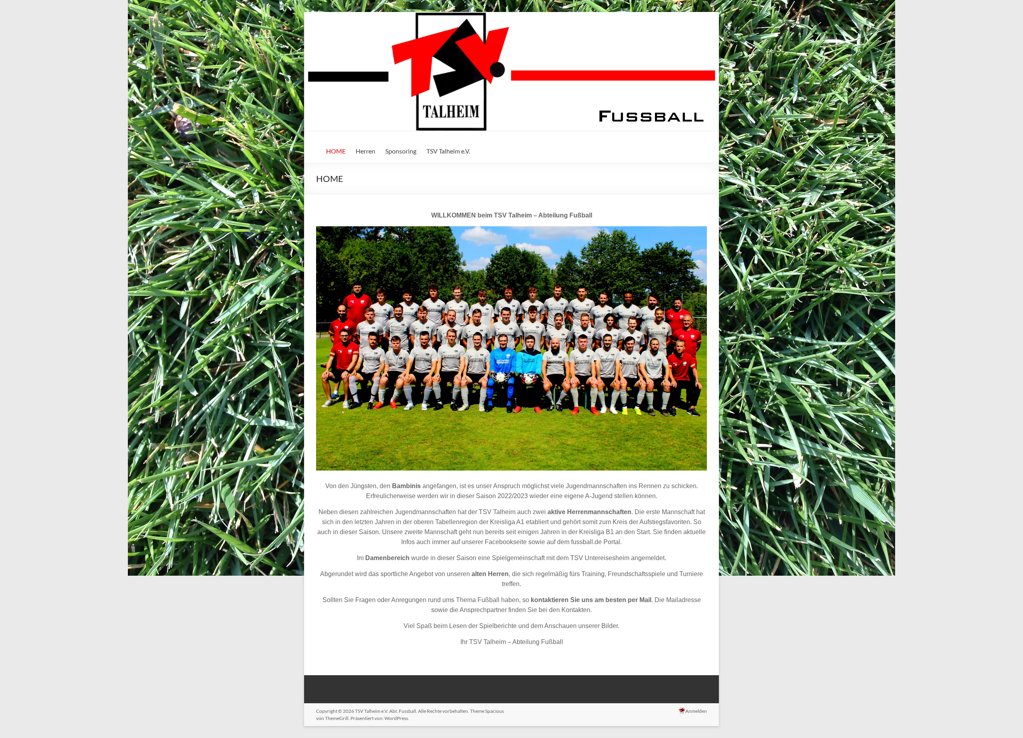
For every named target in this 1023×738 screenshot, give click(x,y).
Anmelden (696, 711)
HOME (336, 151)
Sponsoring (400, 151)
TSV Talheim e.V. (448, 151)
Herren (365, 151)
